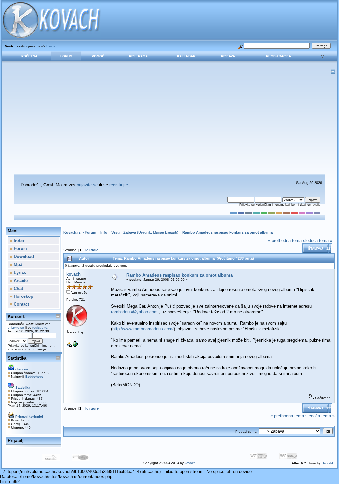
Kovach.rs (72, 232)
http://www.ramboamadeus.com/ (143, 328)
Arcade (20, 280)
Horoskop (22, 296)
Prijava (228, 56)
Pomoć (98, 56)
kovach (73, 274)
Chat (17, 288)
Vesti (115, 232)
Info (103, 232)
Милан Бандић (165, 232)
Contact (20, 304)
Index (18, 240)
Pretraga (138, 56)
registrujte (118, 184)
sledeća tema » (317, 240)
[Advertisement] (169, 124)
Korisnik (16, 316)
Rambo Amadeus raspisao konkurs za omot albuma (227, 232)
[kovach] (75, 345)
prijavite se (87, 184)
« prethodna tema (285, 240)
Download (23, 256)
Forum (66, 56)
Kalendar (186, 56)
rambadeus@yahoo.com (134, 311)
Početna (29, 56)
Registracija (278, 56)
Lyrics (50, 46)
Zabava (129, 232)
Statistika (17, 358)
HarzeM (327, 463)
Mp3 (17, 264)
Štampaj (315, 248)
